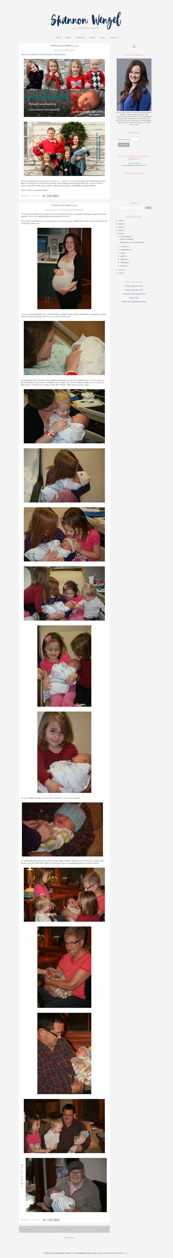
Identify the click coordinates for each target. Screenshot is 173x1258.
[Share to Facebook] (55, 196)
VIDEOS (92, 38)
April (123, 256)
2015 (120, 227)
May (122, 253)
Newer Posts (26, 1229)
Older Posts (102, 1229)
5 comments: (36, 1219)
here (58, 181)
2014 (120, 230)
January (124, 266)
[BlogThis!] (50, 196)
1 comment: (35, 195)
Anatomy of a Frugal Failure (134, 294)
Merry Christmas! (64, 50)
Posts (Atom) (69, 1237)
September (126, 250)
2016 (120, 224)
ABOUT (68, 38)
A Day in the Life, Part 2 (134, 286)
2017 (120, 221)
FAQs (103, 38)
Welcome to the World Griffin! (64, 210)
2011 (120, 270)
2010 (121, 273)
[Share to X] (52, 196)
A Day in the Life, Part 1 (134, 290)
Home (64, 1229)
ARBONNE (80, 38)
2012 (120, 233)
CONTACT (113, 38)
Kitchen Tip (134, 298)
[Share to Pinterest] (57, 196)
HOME (58, 38)
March (123, 259)
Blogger (125, 1253)
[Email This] (47, 196)
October (124, 246)
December (125, 236)
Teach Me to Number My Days (134, 301)
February (124, 262)
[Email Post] (43, 195)
